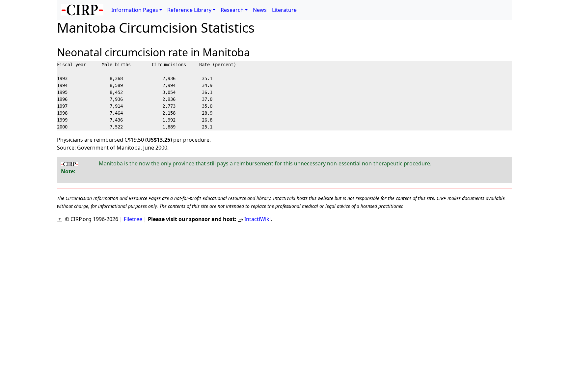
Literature (284, 10)
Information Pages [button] (134, 10)
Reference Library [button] (189, 10)
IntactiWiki (257, 219)
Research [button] (232, 10)
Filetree (133, 219)
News (260, 10)
